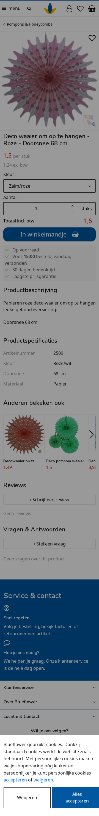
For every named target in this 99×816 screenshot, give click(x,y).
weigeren (43, 780)
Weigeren (27, 797)
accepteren (15, 780)
